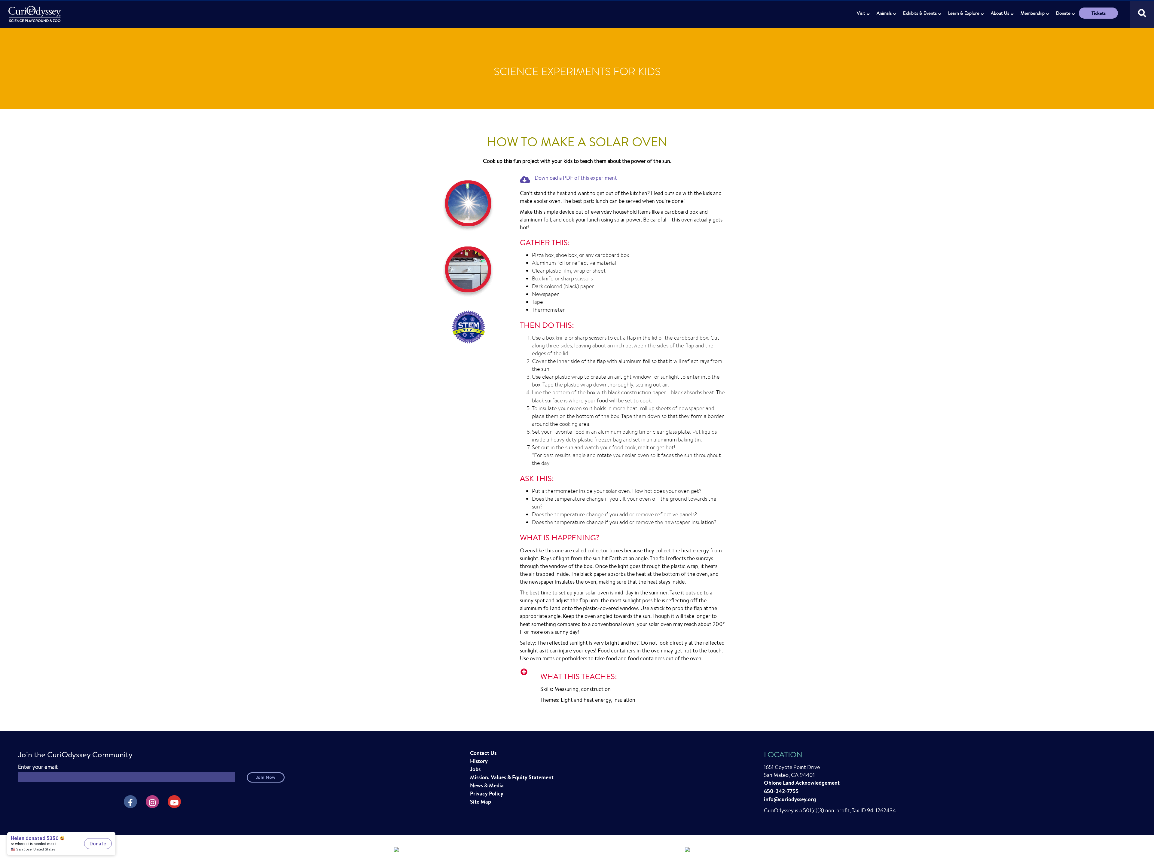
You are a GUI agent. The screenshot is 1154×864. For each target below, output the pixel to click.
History (479, 761)
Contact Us (483, 753)
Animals (884, 13)
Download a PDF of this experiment (576, 177)
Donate (1063, 13)
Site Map (480, 801)
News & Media (487, 785)
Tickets (1098, 13)
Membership (1033, 13)
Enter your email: (38, 766)
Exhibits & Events (920, 13)
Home (35, 10)
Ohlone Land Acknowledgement (802, 782)
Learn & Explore (963, 13)
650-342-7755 (781, 791)
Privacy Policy (486, 793)
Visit (861, 13)
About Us (1000, 13)
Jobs (475, 769)
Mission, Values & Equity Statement (512, 777)
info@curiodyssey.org (790, 799)
